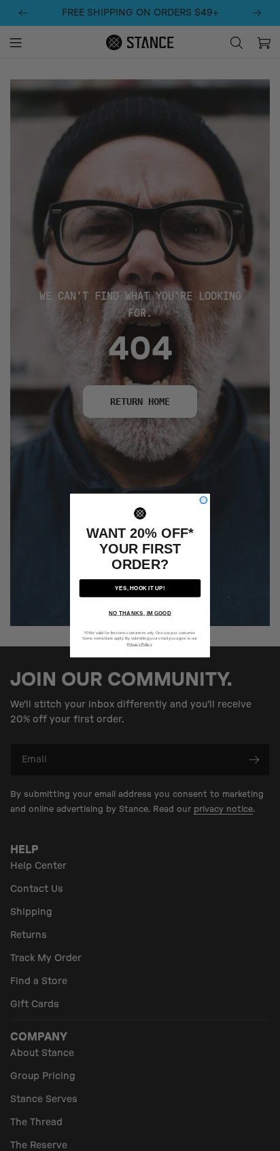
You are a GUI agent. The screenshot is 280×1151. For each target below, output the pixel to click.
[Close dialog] (203, 500)
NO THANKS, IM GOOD (140, 613)
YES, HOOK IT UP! (139, 588)
